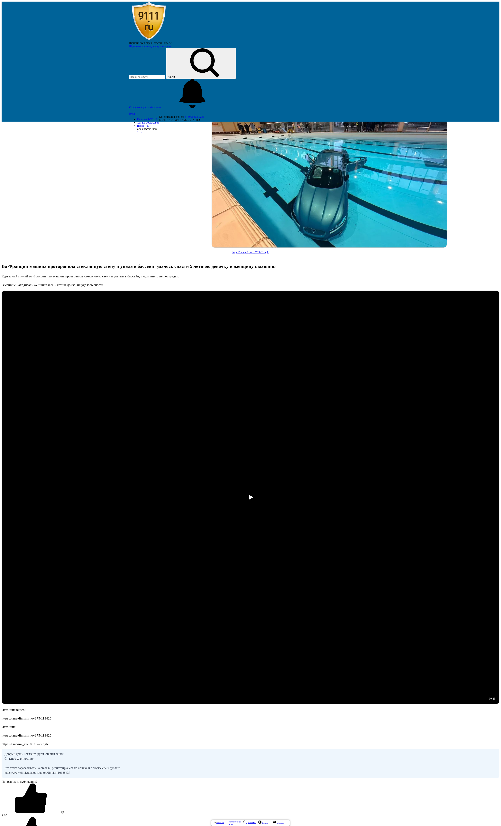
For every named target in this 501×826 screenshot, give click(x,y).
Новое (144, 125)
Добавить (251, 822)
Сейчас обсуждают (148, 122)
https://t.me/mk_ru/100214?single (250, 252)
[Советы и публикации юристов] (148, 39)
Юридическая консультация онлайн (150, 46)
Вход (132, 113)
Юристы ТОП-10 (147, 119)
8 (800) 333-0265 (194, 116)
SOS (139, 132)
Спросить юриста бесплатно (146, 107)
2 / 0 (4, 815)
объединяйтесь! (163, 43)
